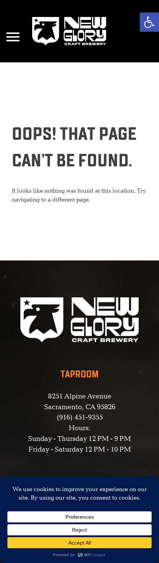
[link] (149, 22)
